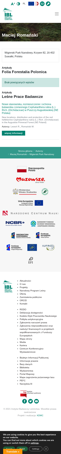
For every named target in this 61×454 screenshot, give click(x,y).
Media (23, 342)
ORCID (23, 300)
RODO (23, 309)
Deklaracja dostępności (31, 312)
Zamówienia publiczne (31, 297)
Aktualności (25, 281)
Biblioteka (24, 367)
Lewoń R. (15, 126)
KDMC (40, 415)
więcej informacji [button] (14, 133)
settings (35, 443)
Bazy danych (26, 364)
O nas (23, 284)
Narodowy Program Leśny (33, 290)
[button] (31, 4)
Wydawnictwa (26, 370)
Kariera (23, 345)
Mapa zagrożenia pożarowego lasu (37, 377)
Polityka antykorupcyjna (31, 319)
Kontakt (23, 303)
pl (24, 3)
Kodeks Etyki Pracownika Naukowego (38, 316)
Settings (35, 449)
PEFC (22, 380)
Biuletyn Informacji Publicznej (34, 357)
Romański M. (27, 126)
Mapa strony (26, 339)
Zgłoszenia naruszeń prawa (33, 322)
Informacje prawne (29, 361)
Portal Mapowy (27, 374)
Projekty (24, 287)
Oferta (23, 294)
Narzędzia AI (26, 384)
